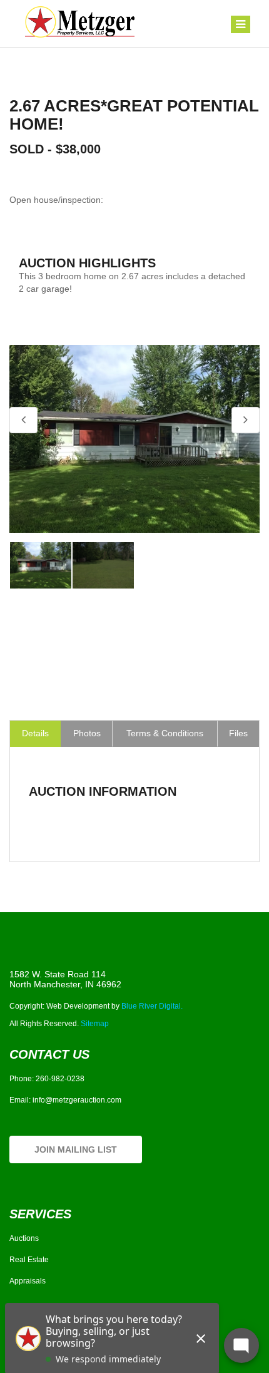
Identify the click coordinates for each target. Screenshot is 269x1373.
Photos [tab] (87, 733)
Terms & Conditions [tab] (164, 733)
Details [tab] (35, 733)
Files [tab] (238, 733)
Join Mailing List (75, 1149)
